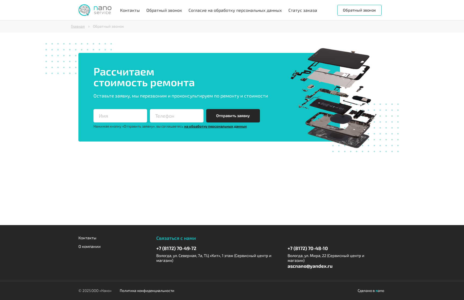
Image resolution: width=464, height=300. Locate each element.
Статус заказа (302, 10)
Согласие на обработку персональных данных (235, 10)
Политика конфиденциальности (147, 290)
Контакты (130, 10)
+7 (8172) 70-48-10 (308, 248)
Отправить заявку (233, 115)
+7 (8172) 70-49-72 (176, 248)
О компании (89, 246)
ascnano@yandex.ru (310, 266)
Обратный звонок (164, 10)
